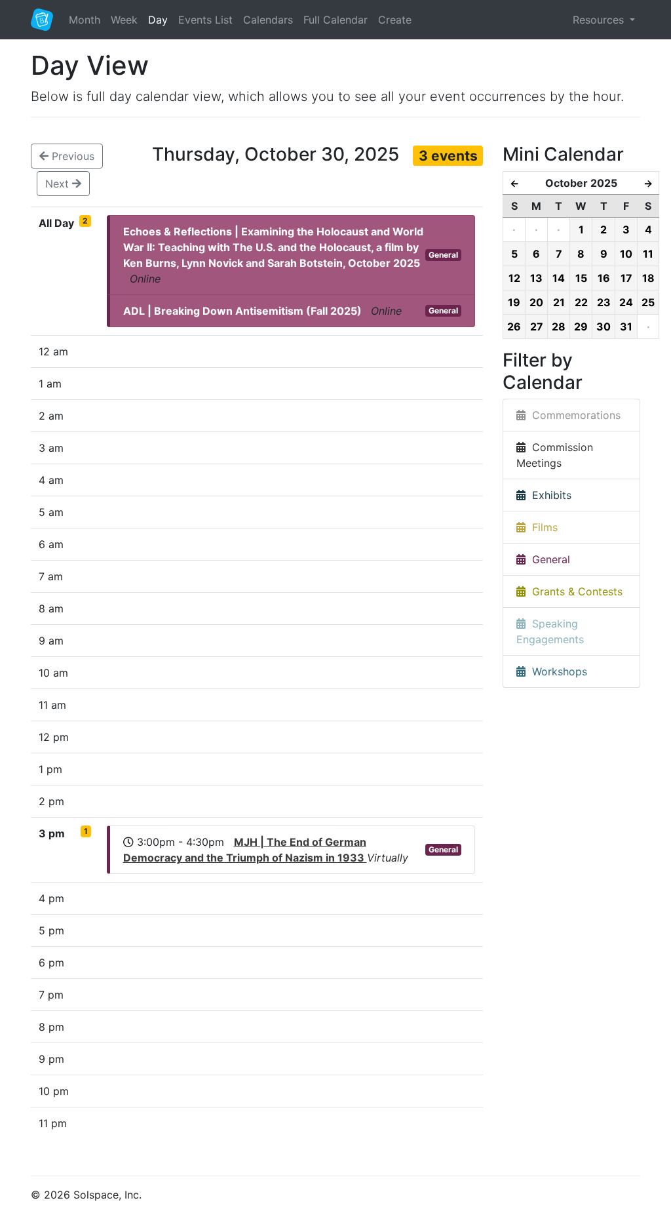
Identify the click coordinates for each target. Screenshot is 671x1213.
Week (124, 19)
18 (648, 278)
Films (542, 527)
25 (648, 302)
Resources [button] (600, 19)
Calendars (268, 19)
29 (581, 326)
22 (581, 302)
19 (514, 302)
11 (648, 253)
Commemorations (573, 415)
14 (558, 278)
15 (581, 278)
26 (514, 326)
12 (514, 278)
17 (626, 278)
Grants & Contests (574, 591)
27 (536, 326)
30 (603, 326)
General (443, 255)
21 (559, 302)
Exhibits (548, 495)
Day (158, 19)
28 (559, 326)
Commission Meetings (554, 455)
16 (604, 278)
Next (58, 183)
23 (604, 302)
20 (536, 302)
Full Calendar (335, 19)
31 (626, 326)
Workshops (556, 671)
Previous (71, 156)
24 (626, 302)
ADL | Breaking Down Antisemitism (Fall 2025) (242, 310)
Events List (205, 19)
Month (84, 19)
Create (395, 19)
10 (626, 253)
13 (536, 278)
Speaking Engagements (550, 631)
